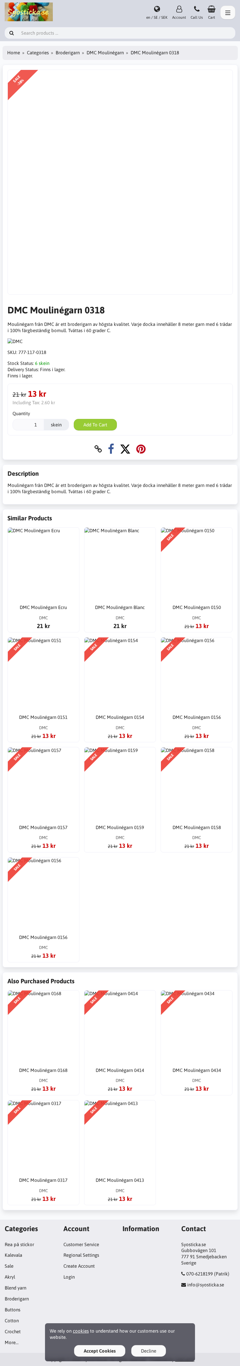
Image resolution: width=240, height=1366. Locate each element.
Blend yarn (15, 1287)
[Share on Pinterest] (141, 449)
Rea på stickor (19, 1244)
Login (69, 1277)
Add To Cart (95, 424)
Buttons (12, 1309)
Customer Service (81, 1244)
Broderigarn (68, 52)
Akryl (10, 1277)
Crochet (13, 1331)
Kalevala (13, 1255)
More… (11, 1342)
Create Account (79, 1266)
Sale (9, 1266)
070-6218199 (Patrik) (207, 1273)
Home (13, 52)
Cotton (12, 1320)
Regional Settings (81, 1255)
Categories (38, 52)
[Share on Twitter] (125, 449)
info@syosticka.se (205, 1284)
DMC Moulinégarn (105, 52)
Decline (148, 1351)
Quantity (21, 413)
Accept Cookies (100, 1351)
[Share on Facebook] (111, 449)
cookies (81, 1331)
